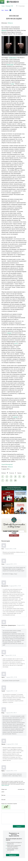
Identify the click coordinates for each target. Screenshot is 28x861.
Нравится (6, 10)
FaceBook (8, 789)
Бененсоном (10, 64)
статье (12, 84)
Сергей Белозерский (7, 464)
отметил (15, 417)
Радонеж (10, 23)
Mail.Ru (16, 789)
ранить (16, 343)
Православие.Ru (5, 785)
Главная (2, 6)
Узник (10, 57)
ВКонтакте (11, 789)
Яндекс (14, 789)
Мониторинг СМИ (9, 6)
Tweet (2, 10)
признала (3, 30)
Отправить (19, 826)
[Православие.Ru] (13, 2)
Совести (14, 57)
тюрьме (9, 333)
